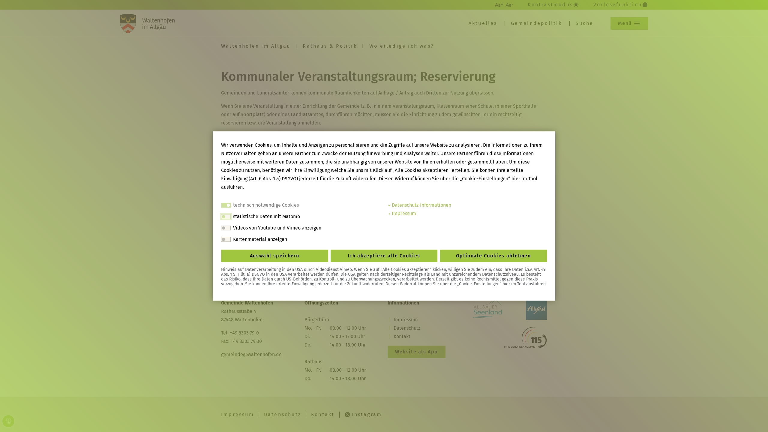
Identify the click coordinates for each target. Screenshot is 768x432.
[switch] (226, 216)
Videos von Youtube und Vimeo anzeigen (277, 228)
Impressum (403, 213)
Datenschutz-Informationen (421, 205)
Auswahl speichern (274, 256)
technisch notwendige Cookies (266, 205)
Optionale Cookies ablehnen (493, 256)
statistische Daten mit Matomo (266, 216)
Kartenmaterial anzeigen (260, 239)
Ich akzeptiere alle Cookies (384, 256)
